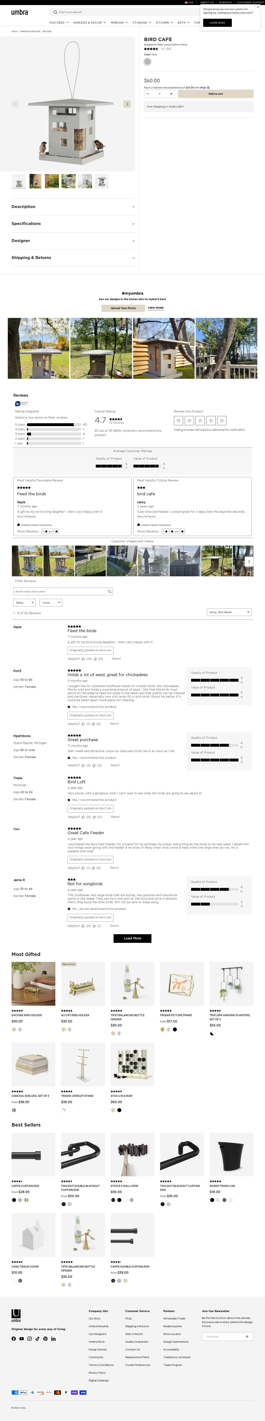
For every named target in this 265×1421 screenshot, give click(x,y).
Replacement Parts (137, 1357)
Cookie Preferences (137, 1365)
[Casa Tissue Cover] (33, 1235)
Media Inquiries (172, 1326)
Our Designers (97, 1334)
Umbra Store (97, 1342)
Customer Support (250, 2)
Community (96, 1357)
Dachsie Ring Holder (27, 1015)
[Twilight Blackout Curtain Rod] (182, 1154)
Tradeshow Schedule (176, 1357)
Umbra (22, 1407)
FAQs (128, 1318)
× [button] (258, 7)
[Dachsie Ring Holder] (33, 984)
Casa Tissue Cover (25, 1266)
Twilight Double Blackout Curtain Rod (80, 1188)
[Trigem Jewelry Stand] (83, 1064)
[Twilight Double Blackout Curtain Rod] (83, 1154)
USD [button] (190, 2)
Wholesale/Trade (174, 1318)
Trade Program (172, 1365)
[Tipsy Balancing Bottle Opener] (132, 984)
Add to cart (216, 94)
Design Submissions (176, 1342)
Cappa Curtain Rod (25, 1186)
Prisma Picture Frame (176, 1015)
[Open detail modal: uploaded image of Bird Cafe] (38, 349)
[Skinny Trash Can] (231, 1154)
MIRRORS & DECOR (88, 22)
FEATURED (57, 22)
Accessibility (171, 1349)
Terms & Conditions (101, 1365)
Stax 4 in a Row (121, 1096)
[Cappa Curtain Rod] (33, 1154)
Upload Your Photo (123, 308)
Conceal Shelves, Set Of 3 (30, 1096)
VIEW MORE (156, 308)
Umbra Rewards (99, 1326)
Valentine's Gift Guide (30, 31)
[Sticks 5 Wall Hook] (132, 1154)
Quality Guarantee (136, 1342)
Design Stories (98, 1349)
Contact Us (132, 1349)
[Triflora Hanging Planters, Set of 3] (231, 984)
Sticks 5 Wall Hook (124, 1186)
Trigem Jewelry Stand (77, 1096)
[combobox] (126, 12)
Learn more (217, 22)
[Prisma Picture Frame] (182, 984)
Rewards (225, 2)
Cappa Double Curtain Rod (130, 1266)
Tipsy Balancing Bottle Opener (128, 1017)
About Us (207, 2)
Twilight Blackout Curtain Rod (180, 1188)
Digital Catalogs (99, 1380)
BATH (182, 22)
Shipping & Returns (137, 1326)
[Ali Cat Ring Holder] (83, 984)
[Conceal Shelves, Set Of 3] (33, 1064)
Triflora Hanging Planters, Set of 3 (230, 1017)
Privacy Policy (97, 1373)
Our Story (95, 1318)
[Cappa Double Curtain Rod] (132, 1235)
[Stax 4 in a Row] (132, 1064)
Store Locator (172, 1334)
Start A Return (134, 1334)
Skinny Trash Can (222, 1186)
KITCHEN (162, 22)
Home (14, 31)
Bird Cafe (47, 31)
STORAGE (140, 22)
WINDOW (117, 22)
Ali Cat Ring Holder (75, 1015)
